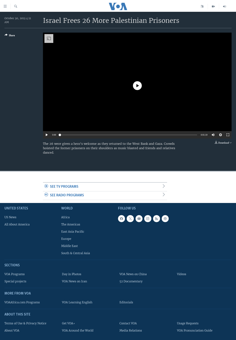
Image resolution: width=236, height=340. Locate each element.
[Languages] (202, 6)
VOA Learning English (77, 302)
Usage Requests (188, 323)
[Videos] (213, 6)
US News (10, 217)
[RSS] (156, 218)
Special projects (15, 281)
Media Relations (130, 330)
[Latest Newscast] (224, 6)
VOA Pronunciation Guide (194, 330)
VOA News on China (133, 274)
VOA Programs (14, 274)
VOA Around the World (77, 330)
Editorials (126, 302)
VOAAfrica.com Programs (22, 302)
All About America (17, 224)
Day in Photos (71, 274)
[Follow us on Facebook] (121, 218)
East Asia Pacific (72, 231)
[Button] (10, 36)
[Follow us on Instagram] (147, 218)
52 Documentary (131, 281)
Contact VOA (128, 323)
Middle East (69, 246)
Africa (65, 217)
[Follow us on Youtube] (139, 218)
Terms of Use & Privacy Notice (25, 323)
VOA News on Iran (74, 281)
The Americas (70, 224)
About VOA (11, 330)
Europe (66, 239)
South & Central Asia (75, 253)
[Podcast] (165, 218)
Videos (181, 274)
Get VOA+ (68, 323)
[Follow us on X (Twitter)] (130, 218)
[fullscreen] (228, 135)
